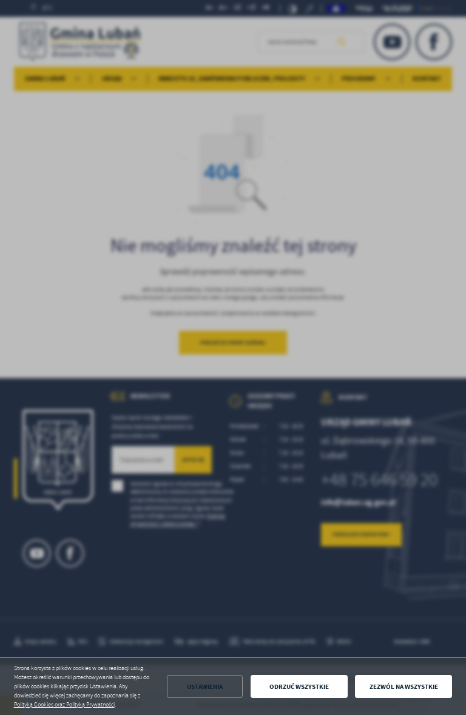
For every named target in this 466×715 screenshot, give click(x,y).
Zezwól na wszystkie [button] (404, 686)
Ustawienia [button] (205, 686)
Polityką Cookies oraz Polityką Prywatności (64, 704)
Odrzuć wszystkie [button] (299, 686)
